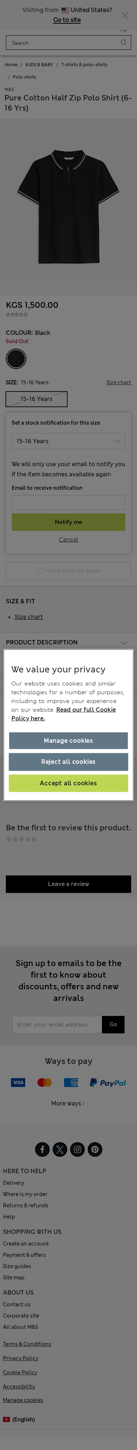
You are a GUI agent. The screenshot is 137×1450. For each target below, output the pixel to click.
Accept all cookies (68, 783)
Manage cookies (68, 740)
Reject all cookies (68, 762)
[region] (68, 725)
